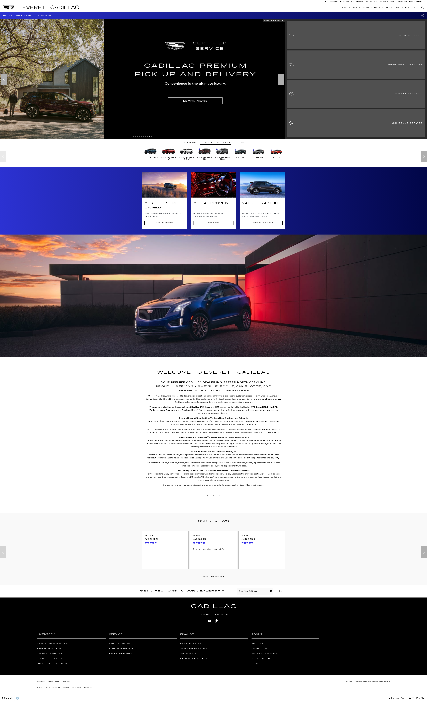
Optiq (258, 407)
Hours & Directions (264, 653)
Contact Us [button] (213, 495)
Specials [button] (386, 7)
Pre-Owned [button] (354, 7)
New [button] (344, 7)
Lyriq (269, 407)
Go (280, 591)
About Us (258, 644)
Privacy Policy (42, 687)
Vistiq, (152, 410)
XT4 (253, 407)
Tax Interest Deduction (53, 663)
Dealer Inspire (384, 682)
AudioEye (88, 687)
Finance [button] (397, 7)
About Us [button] (409, 7)
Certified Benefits (49, 658)
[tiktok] (216, 621)
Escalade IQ (187, 410)
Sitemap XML (76, 687)
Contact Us (259, 648)
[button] (422, 7)
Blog (255, 663)
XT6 (275, 407)
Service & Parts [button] (370, 7)
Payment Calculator (194, 658)
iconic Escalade (167, 410)
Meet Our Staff (262, 658)
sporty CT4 (213, 407)
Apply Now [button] (213, 223)
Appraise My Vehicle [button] (262, 223)
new (255, 399)
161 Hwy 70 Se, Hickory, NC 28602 (380, 1)
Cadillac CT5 (197, 407)
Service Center (119, 644)
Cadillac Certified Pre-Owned (265, 421)
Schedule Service (121, 648)
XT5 (264, 407)
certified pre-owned (271, 399)
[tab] (215, 143)
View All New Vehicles (52, 644)
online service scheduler (196, 466)
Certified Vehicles (49, 653)
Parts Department (121, 653)
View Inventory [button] (164, 223)
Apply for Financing (193, 648)
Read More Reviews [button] (213, 577)
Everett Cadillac (62, 682)
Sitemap (65, 687)
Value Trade (188, 653)
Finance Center (190, 644)
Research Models (49, 648)
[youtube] (209, 621)
